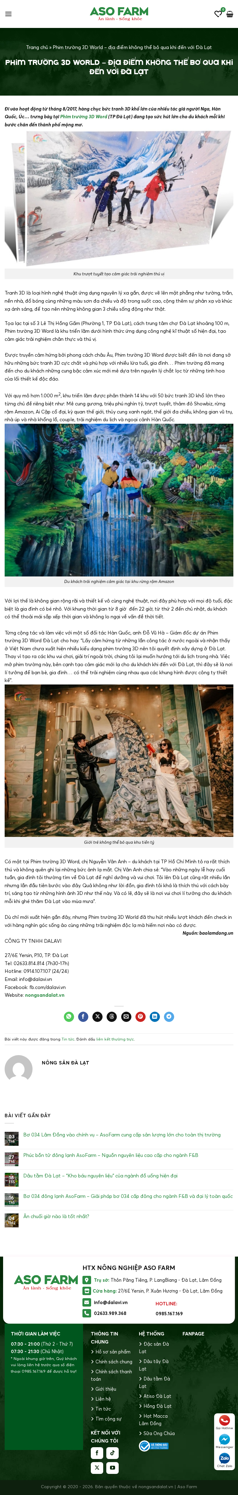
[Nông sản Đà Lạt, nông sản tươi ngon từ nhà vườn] (119, 14)
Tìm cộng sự (108, 1419)
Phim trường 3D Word (83, 116)
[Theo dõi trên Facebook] (97, 1453)
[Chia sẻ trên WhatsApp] (69, 1017)
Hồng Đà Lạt (157, 1406)
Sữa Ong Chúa (159, 1433)
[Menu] (8, 13)
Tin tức (68, 1039)
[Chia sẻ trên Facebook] (83, 1017)
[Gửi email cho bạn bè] (126, 1017)
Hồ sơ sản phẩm (112, 1352)
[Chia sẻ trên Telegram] (169, 1017)
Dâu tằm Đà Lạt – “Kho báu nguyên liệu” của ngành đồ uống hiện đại (100, 1176)
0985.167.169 (169, 1314)
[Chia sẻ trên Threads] (112, 1017)
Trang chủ (37, 47)
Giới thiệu (105, 1389)
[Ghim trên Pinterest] (140, 1017)
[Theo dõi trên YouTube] (112, 1468)
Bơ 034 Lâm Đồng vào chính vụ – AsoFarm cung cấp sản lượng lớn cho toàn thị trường (122, 1135)
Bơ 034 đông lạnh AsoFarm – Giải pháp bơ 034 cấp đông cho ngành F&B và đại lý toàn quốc (128, 1196)
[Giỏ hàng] (229, 14)
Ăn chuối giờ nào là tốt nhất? (56, 1216)
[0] (218, 14)
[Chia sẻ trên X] (97, 1017)
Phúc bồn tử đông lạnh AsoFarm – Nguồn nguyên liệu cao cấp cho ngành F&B (110, 1155)
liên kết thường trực (115, 1039)
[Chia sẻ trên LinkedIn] (155, 1017)
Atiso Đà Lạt (157, 1396)
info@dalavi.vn (111, 1302)
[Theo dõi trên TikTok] (112, 1453)
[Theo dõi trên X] (97, 1468)
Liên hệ (103, 1399)
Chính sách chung (113, 1362)
